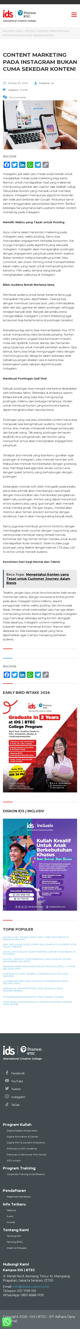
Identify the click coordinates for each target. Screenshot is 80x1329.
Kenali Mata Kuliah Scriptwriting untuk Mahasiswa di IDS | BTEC (39, 953)
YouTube (16, 1081)
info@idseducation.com (31, 1286)
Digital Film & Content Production (26, 1142)
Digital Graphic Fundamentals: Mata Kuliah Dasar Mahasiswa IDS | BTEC (37, 960)
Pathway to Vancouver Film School (26, 1154)
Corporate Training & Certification (26, 1174)
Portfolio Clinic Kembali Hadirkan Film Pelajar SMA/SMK (35, 975)
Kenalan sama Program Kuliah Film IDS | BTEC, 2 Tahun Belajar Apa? (39, 967)
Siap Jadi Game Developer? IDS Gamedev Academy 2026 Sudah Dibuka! (39, 945)
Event (10, 1216)
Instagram (17, 1097)
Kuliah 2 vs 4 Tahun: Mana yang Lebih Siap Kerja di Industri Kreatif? (36, 938)
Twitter (15, 1089)
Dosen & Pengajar (17, 1247)
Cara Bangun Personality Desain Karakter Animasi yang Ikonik (37, 1003)
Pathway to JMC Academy (22, 1148)
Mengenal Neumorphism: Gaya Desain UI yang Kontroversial (33, 989)
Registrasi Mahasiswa (19, 1196)
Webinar (11, 1210)
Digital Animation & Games (22, 1136)
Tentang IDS (14, 1235)
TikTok (15, 1105)
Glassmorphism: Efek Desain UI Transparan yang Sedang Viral (35, 982)
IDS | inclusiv (14, 1160)
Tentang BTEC (15, 1241)
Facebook (17, 1073)
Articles (11, 1222)
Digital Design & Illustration (22, 1130)
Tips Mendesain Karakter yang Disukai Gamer (33, 997)
